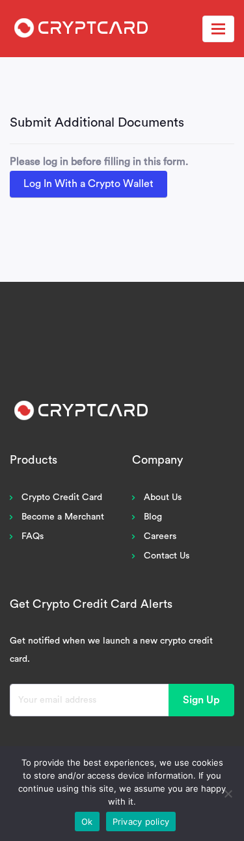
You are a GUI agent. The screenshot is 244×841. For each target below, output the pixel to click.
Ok (87, 821)
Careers (160, 536)
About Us (163, 497)
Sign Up (201, 700)
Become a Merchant (62, 516)
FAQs (32, 536)
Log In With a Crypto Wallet (88, 184)
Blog (153, 516)
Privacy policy (141, 821)
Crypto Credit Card (61, 497)
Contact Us (166, 555)
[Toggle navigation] (218, 29)
